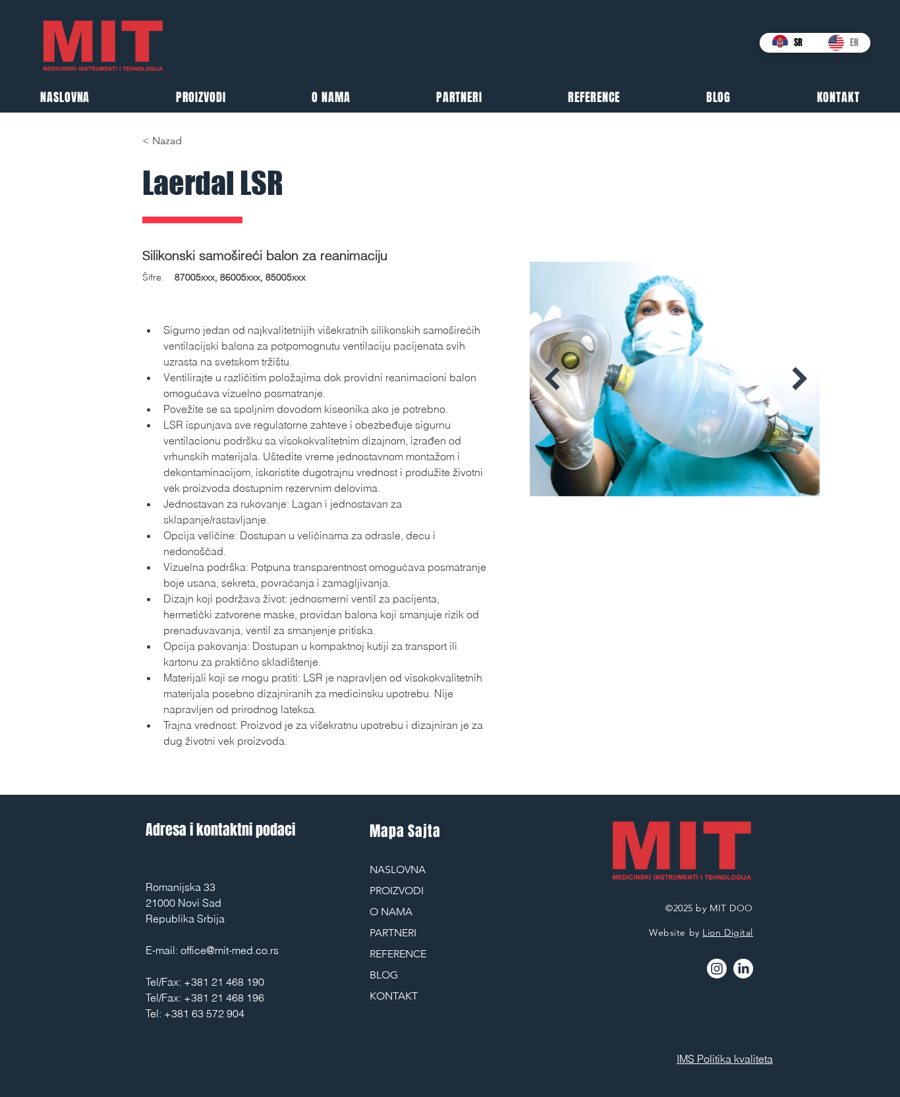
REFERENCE (398, 954)
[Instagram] (717, 968)
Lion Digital (727, 932)
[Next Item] (800, 378)
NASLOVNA (398, 869)
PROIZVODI (397, 890)
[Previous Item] (552, 378)
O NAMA (391, 911)
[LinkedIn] (743, 968)
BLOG (384, 975)
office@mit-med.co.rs (230, 950)
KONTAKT (394, 996)
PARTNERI (393, 932)
